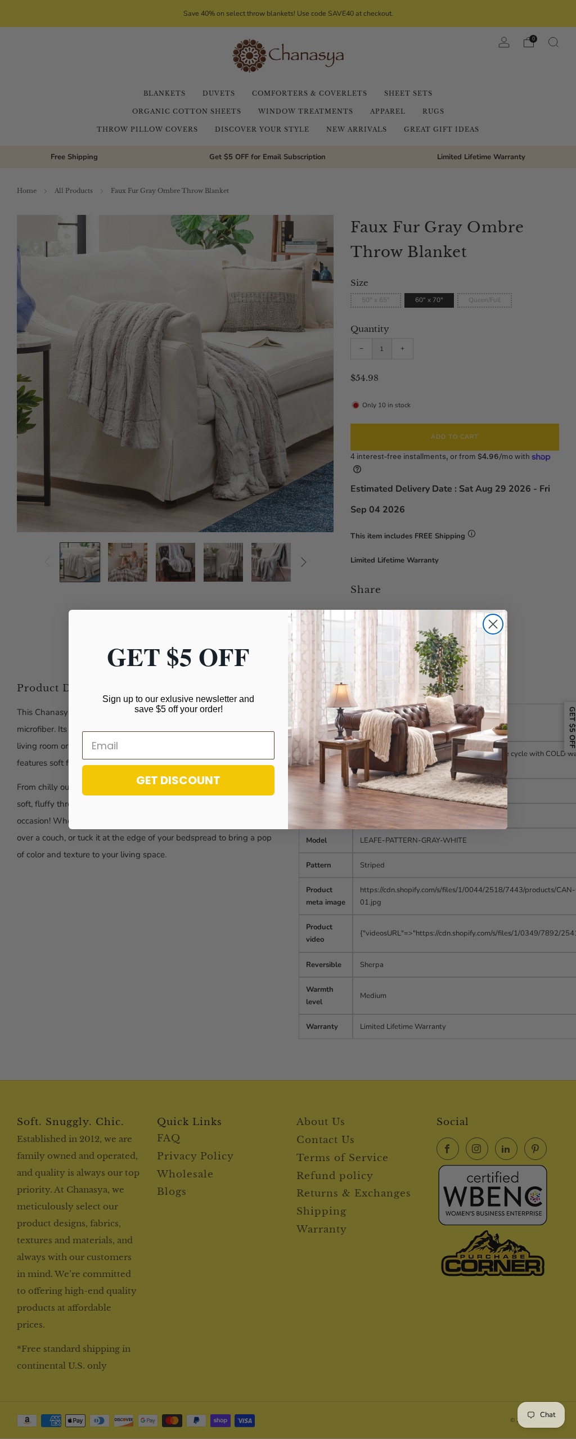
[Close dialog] (493, 624)
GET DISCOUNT (178, 780)
